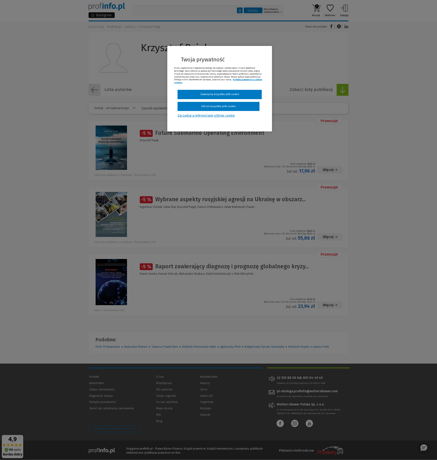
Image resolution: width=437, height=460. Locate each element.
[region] (219, 88)
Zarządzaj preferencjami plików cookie (206, 116)
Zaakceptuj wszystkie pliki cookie (219, 94)
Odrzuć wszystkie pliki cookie (218, 106)
